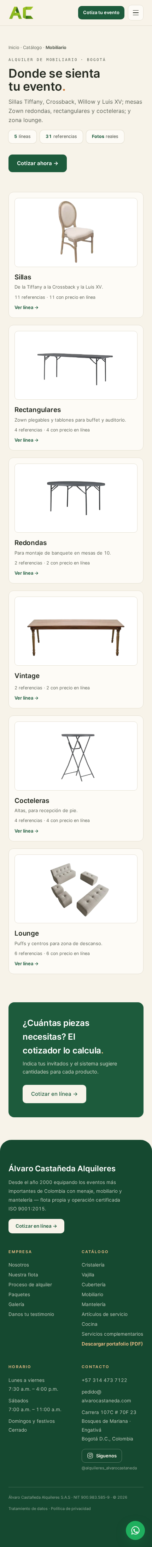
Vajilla (88, 1274)
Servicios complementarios (112, 1334)
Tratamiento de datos (28, 1508)
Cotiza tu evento (101, 12)
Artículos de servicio (105, 1314)
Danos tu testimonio (31, 1314)
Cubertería (94, 1284)
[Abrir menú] (136, 12)
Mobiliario (92, 1294)
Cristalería (93, 1265)
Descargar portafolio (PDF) (112, 1344)
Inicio (13, 47)
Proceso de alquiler (30, 1284)
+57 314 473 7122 (104, 1380)
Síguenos (106, 1455)
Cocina (90, 1324)
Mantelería (94, 1304)
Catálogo (32, 47)
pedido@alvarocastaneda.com (106, 1396)
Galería (16, 1304)
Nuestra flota (23, 1274)
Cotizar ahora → (37, 163)
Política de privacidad (71, 1508)
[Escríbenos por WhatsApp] (135, 1530)
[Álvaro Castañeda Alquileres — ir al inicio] (21, 13)
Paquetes (19, 1294)
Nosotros (18, 1265)
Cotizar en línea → (54, 1093)
